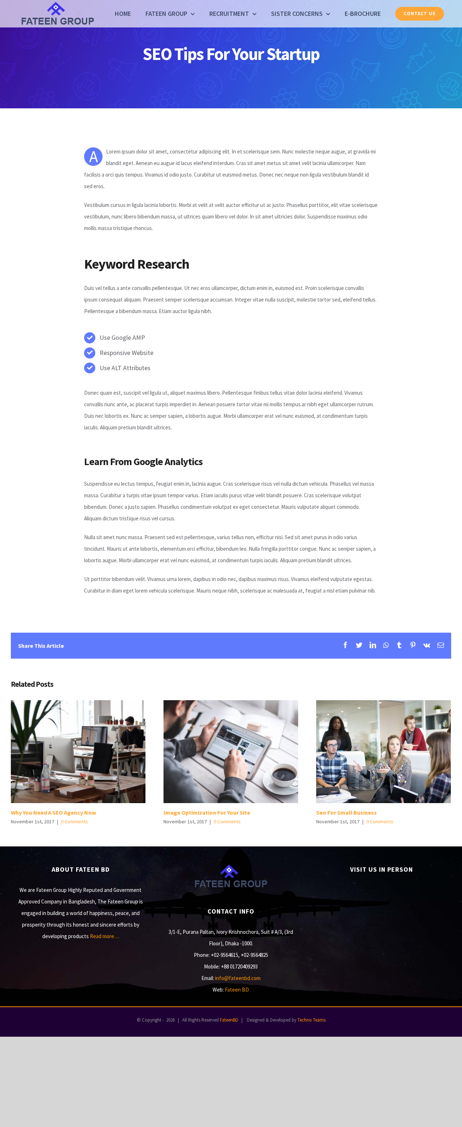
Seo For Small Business (383, 751)
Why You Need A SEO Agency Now (78, 751)
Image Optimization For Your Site (231, 751)
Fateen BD (237, 989)
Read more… (104, 936)
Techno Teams (311, 1020)
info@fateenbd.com (238, 978)
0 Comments (74, 821)
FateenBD (229, 1020)
